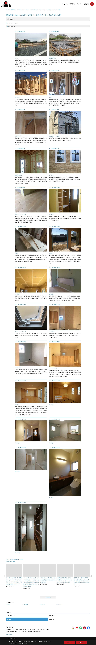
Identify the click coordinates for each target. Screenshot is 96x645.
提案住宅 (43, 604)
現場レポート (52, 615)
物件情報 (86, 4)
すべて (8, 604)
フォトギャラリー (11, 615)
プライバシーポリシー (39, 641)
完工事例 (9, 619)
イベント (79, 4)
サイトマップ (10, 634)
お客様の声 (51, 619)
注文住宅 (26, 604)
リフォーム (64, 4)
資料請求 (72, 4)
